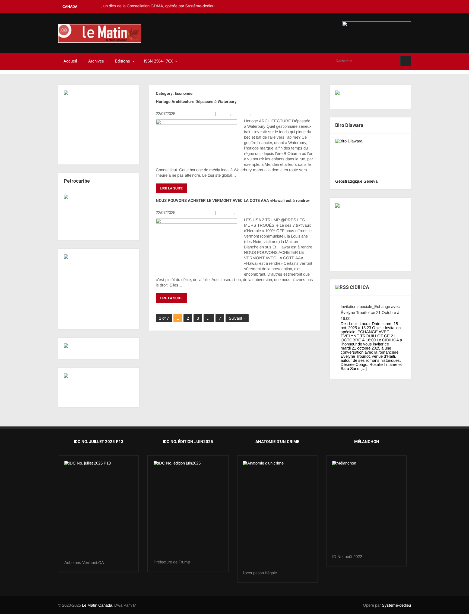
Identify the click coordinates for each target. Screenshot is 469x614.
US (255, 113)
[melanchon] (366, 507)
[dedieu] (370, 97)
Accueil (70, 61)
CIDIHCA (359, 287)
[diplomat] (99, 387)
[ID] (277, 516)
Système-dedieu (396, 605)
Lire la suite (171, 188)
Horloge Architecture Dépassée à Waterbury (196, 101)
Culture (223, 113)
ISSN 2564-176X (158, 61)
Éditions (122, 61)
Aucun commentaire (196, 113)
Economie (241, 113)
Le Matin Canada (97, 605)
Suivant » (237, 318)
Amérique (225, 212)
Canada (243, 212)
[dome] (188, 510)
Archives (96, 61)
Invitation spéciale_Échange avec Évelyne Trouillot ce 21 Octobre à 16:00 (370, 312)
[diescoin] (99, 125)
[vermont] (98, 510)
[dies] (99, 215)
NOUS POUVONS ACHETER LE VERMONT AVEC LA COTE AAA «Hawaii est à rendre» (233, 200)
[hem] (99, 289)
